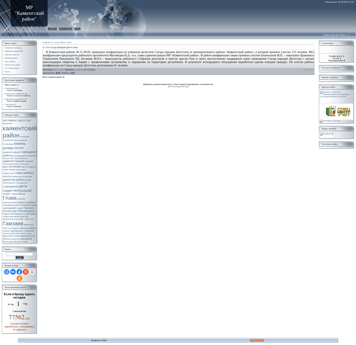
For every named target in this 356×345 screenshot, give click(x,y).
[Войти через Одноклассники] (19, 278)
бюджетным (8, 173)
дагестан (24, 120)
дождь (8, 148)
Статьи (55, 42)
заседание (9, 207)
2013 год (7, 228)
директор (9, 179)
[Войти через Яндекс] (25, 272)
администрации (13, 161)
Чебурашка (22, 190)
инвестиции (9, 169)
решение (7, 123)
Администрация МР (14, 99)
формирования (10, 202)
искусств (15, 239)
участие (21, 199)
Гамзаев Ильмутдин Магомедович (19, 209)
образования (18, 194)
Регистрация (65, 28)
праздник (26, 238)
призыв (24, 228)
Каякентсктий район (25, 213)
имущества (8, 158)
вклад (28, 180)
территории (8, 216)
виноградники (20, 140)
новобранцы (16, 231)
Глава (10, 198)
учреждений (10, 186)
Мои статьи (10, 85)
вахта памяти (29, 167)
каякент (29, 161)
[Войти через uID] (6, 272)
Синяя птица (25, 233)
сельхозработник (11, 233)
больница (8, 144)
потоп (19, 148)
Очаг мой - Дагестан (24, 219)
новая (20, 208)
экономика (21, 170)
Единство (8, 213)
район (20, 179)
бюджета (15, 228)
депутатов (8, 219)
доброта (22, 202)
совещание (29, 152)
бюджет (7, 194)
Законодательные (11, 164)
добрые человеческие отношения (19, 203)
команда (17, 156)
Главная (52, 28)
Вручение (8, 236)
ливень (20, 143)
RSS (348, 35)
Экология (9, 104)
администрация (11, 152)
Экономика (10, 88)
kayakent (79, 70)
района (8, 155)
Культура (24, 164)
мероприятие (27, 235)
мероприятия (21, 216)
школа (7, 176)
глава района (24, 173)
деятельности (29, 155)
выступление (12, 166)
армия (32, 228)
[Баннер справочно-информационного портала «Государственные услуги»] (336, 92)
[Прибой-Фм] (328, 133)
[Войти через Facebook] (19, 272)
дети (23, 186)
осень (6, 230)
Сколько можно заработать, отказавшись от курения (19, 326)
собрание (29, 230)
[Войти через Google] (32, 272)
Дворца (17, 242)
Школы (7, 238)
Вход (77, 28)
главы (25, 241)
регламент (10, 120)
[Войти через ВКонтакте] (13, 272)
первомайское (21, 158)
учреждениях (21, 183)
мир (34, 205)
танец (17, 236)
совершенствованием (21, 176)
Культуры (8, 241)
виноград (28, 224)
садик (7, 190)
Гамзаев (13, 223)
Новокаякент (9, 183)
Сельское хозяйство (14, 94)
